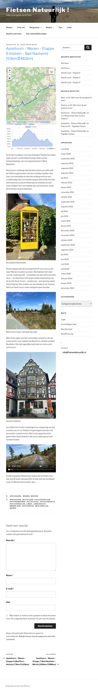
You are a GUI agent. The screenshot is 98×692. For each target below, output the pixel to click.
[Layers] (51, 71)
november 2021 (67, 192)
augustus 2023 (67, 168)
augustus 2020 (67, 250)
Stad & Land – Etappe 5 (70, 77)
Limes (29, 504)
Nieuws (9, 27)
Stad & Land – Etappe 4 (70, 82)
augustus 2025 (67, 163)
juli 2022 (64, 178)
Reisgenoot (34, 27)
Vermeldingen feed (68, 324)
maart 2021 (66, 221)
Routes (49, 27)
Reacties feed (66, 329)
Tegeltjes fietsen (68, 134)
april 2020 (65, 269)
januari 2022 (66, 187)
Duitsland (27, 500)
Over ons (21, 27)
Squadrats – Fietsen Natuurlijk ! (73, 123)
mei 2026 (65, 149)
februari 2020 (66, 278)
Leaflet (9, 122)
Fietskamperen (18, 502)
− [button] (9, 74)
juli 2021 (64, 211)
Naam (9, 575)
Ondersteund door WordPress (17, 686)
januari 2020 (66, 283)
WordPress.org (67, 334)
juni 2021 (64, 216)
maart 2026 (66, 154)
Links (69, 27)
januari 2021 (66, 226)
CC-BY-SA (18, 124)
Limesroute (40, 504)
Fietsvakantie (47, 502)
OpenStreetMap (22, 122)
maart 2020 (66, 273)
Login (63, 319)
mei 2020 (65, 264)
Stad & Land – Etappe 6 (70, 73)
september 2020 (68, 245)
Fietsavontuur (42, 500)
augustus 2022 (67, 173)
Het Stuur (65, 63)
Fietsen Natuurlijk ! (37, 9)
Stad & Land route (13, 34)
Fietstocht (33, 502)
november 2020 (67, 235)
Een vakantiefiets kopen (36, 34)
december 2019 (67, 288)
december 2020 (67, 230)
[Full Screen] (9, 78)
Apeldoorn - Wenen (20, 496)
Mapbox (31, 124)
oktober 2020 (66, 240)
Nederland (15, 506)
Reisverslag (41, 506)
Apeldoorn (15, 500)
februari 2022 (66, 182)
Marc (34, 45)
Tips (60, 27)
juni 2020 (65, 259)
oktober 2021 (66, 197)
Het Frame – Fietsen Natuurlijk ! (73, 113)
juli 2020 (64, 254)
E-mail (10, 589)
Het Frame (65, 68)
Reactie (10, 540)
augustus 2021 (67, 206)
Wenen (13, 508)
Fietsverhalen (17, 504)
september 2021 (68, 202)
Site (8, 602)
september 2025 (68, 158)
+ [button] (9, 70)
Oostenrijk (28, 506)
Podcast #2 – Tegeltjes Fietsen (73, 126)
